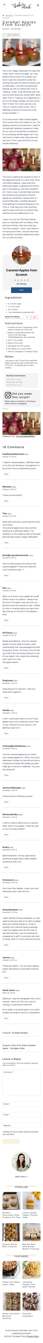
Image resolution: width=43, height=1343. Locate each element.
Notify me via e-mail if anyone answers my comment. (20, 1133)
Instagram (23, 403)
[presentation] (11, 1201)
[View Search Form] (37, 5)
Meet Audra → (21, 1176)
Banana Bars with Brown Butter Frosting (31, 1246)
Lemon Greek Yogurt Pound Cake (30, 1215)
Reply (6, 474)
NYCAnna (8, 632)
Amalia (6, 710)
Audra (7, 29)
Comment (8, 1072)
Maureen (7, 486)
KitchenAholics (10, 814)
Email (6, 1115)
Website (6, 1125)
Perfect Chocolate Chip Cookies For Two (11, 1215)
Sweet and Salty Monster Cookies (11, 1316)
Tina (5, 513)
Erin (4, 588)
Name (6, 1104)
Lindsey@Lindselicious (14, 746)
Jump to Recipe (12, 35)
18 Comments (16, 29)
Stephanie (8, 680)
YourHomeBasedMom (25, 436)
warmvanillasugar (12, 787)
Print (21, 290)
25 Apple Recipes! (20, 1033)
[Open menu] (4, 4)
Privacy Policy (33, 1336)
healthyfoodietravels (13, 454)
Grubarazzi (8, 880)
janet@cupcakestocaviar (15, 555)
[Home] (3, 15)
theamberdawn (10, 909)
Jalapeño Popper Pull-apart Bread (29, 1284)
